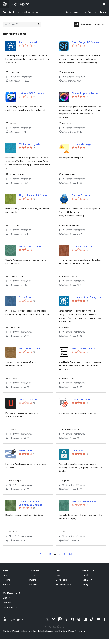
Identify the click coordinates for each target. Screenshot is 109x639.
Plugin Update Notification (33, 195)
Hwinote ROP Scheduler (32, 93)
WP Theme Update (29, 348)
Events (85, 575)
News (5, 575)
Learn (58, 570)
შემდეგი (72, 554)
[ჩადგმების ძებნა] (38, 24)
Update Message (81, 144)
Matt (6, 598)
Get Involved (88, 570)
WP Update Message (84, 501)
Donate (87, 579)
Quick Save (25, 297)
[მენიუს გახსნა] (104, 4)
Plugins (32, 579)
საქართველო (16, 619)
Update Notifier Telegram (86, 297)
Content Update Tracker (85, 93)
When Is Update (28, 399)
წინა (35, 554)
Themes (33, 575)
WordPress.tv (64, 584)
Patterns (33, 584)
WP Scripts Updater (30, 246)
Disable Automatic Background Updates (30, 503)
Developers (61, 579)
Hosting (6, 579)
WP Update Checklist (84, 348)
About (6, 570)
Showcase (34, 570)
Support (60, 575)
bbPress (8, 602)
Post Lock (77, 450)
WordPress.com (12, 593)
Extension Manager (82, 246)
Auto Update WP (28, 42)
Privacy (6, 584)
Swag (86, 584)
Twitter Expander (81, 195)
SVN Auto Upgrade (29, 144)
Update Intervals (81, 399)
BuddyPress (10, 607)
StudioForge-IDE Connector (87, 42)
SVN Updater (26, 450)
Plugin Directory (10, 12)
